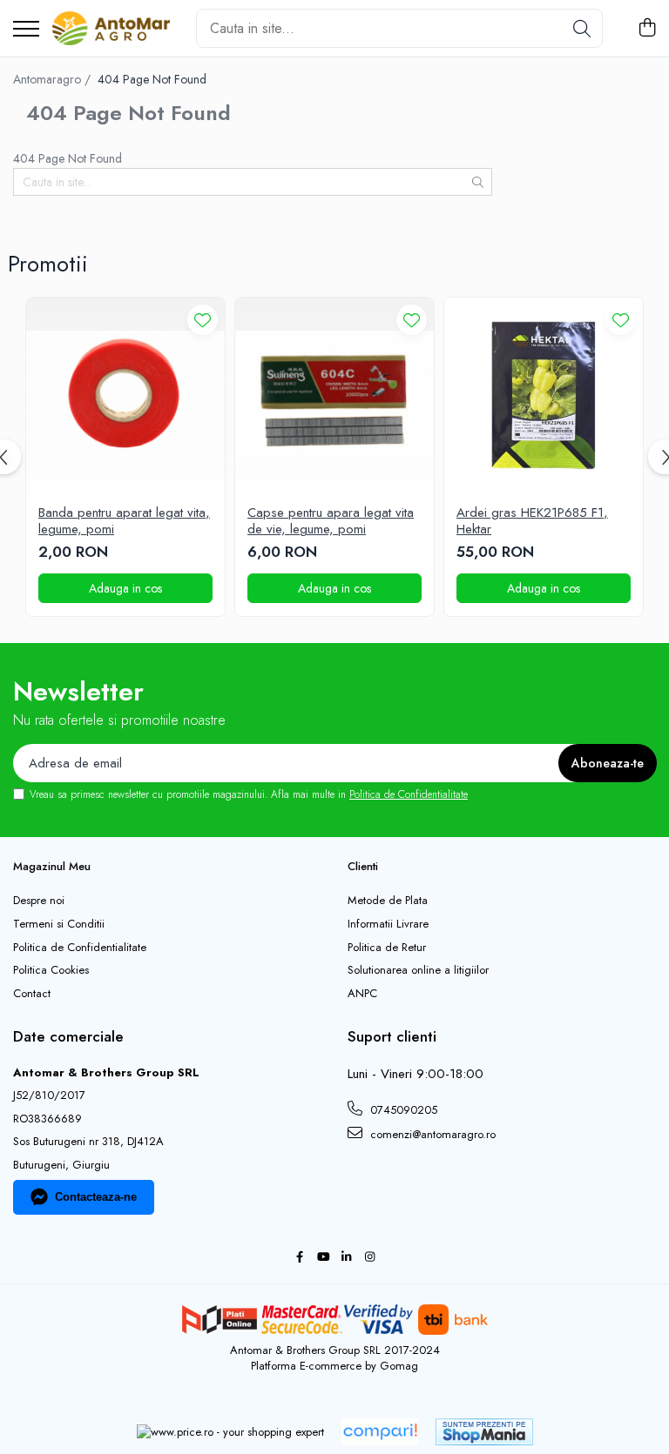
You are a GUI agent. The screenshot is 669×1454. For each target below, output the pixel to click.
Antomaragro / (53, 79)
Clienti (363, 866)
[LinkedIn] (346, 1258)
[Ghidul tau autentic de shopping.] (379, 1431)
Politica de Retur (387, 947)
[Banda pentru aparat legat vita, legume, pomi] (125, 397)
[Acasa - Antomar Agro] (111, 28)
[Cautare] (582, 28)
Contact (32, 994)
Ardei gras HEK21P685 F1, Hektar (532, 522)
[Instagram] (370, 1258)
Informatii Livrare (388, 924)
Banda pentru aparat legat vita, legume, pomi (124, 522)
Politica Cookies (51, 970)
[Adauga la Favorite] (202, 320)
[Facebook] (299, 1258)
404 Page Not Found (152, 79)
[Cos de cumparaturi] (647, 28)
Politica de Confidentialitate (408, 794)
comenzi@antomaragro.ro (431, 1134)
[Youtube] (323, 1258)
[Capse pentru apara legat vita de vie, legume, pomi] (334, 397)
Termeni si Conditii (59, 924)
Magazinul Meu (52, 866)
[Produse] (26, 30)
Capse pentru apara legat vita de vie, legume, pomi (330, 522)
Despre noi (38, 900)
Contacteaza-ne (96, 1196)
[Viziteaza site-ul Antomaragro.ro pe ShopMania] (484, 1431)
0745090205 (402, 1110)
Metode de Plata (388, 900)
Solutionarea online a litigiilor (418, 970)
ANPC (362, 994)
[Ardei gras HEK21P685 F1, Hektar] (543, 397)
